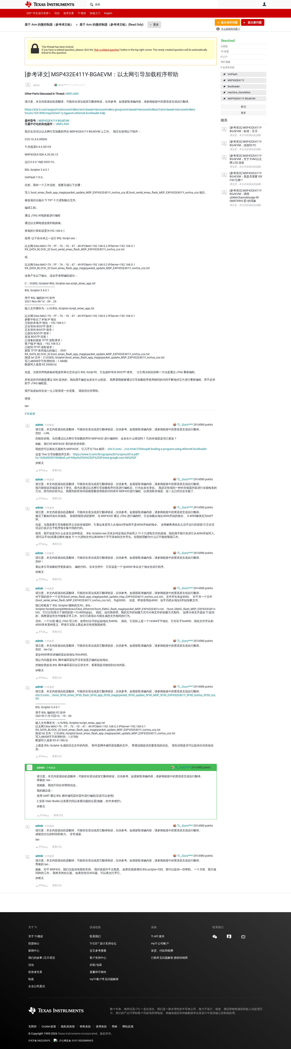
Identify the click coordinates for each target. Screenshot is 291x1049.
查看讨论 (57, 470)
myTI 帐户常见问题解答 (104, 979)
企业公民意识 (36, 986)
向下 (46, 471)
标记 (243, 106)
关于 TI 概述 (35, 936)
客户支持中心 (98, 957)
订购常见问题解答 (162, 957)
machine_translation (239, 92)
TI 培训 (82, 13)
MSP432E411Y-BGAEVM (241, 98)
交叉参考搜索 (98, 950)
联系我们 (95, 936)
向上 (37, 471)
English (108, 13)
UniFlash (232, 74)
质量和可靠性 (98, 972)
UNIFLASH (71, 93)
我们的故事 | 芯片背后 (41, 957)
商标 (114, 1026)
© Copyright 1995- (42, 1033)
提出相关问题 (229, 22)
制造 (31, 979)
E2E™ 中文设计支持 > (38, 13)
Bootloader (234, 86)
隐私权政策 (68, 1026)
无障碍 (32, 1026)
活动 (31, 964)
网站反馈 (127, 1026)
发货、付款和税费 (162, 950)
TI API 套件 (158, 936)
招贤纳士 (33, 943)
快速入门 (95, 13)
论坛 (57, 13)
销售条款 (85, 1026)
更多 (156, 24)
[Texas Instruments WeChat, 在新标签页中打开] (214, 938)
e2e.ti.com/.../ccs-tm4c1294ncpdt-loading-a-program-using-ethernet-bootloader (157, 449)
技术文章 (69, 13)
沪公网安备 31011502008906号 (76, 1040)
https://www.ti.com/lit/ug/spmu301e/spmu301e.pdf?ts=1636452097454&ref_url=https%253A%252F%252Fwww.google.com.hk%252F (87, 456)
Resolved (228, 41)
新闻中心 (33, 950)
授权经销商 (181, 957)
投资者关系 (35, 972)
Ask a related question (106, 49)
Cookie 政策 (49, 1026)
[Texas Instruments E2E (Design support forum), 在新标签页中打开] (229, 938)
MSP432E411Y (236, 80)
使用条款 (101, 1026)
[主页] (52, 4)
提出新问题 (254, 22)
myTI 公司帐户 (160, 943)
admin (36, 85)
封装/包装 (96, 964)
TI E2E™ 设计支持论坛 (103, 943)
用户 (264, 4)
